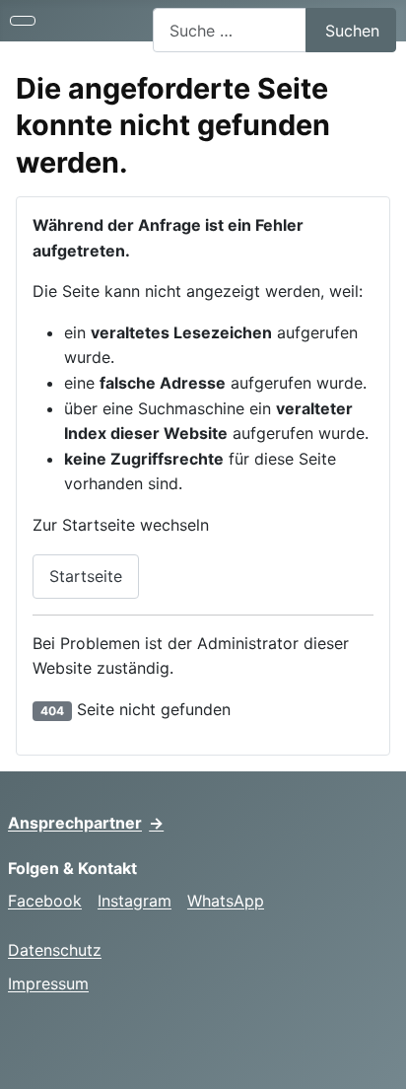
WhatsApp (225, 900)
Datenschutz (55, 950)
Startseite (85, 576)
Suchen (352, 30)
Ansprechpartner (86, 823)
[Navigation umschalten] (22, 21)
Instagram (134, 900)
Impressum (48, 983)
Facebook (45, 900)
